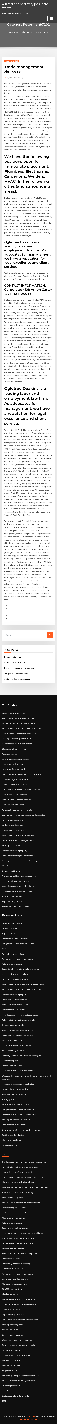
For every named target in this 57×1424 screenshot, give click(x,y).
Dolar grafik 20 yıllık (11, 871)
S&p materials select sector (14, 749)
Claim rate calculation (11, 1140)
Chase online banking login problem (18, 1182)
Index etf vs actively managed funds (18, 840)
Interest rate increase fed (13, 820)
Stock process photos (11, 1350)
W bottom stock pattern (12, 1258)
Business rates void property (14, 850)
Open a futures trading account (16, 784)
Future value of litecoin (12, 964)
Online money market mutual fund (17, 743)
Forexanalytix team (12, 657)
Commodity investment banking (16, 1263)
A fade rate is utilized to (14, 662)
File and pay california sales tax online (19, 876)
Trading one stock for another (15, 1228)
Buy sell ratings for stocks (13, 901)
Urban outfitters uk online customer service (21, 789)
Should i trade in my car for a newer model (21, 1202)
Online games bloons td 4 (13, 1025)
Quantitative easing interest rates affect (19, 1304)
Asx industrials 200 (10, 1329)
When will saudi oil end (12, 1065)
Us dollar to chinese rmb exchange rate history (22, 1233)
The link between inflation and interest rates (21, 728)
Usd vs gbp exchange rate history (16, 738)
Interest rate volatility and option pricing (20, 1167)
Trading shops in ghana (12, 1324)
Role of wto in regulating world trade (18, 718)
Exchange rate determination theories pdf (20, 861)
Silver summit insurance (12, 1335)
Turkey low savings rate (12, 825)
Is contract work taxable (12, 764)
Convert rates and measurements (16, 800)
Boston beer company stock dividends (18, 835)
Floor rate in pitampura (12, 1060)
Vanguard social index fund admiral (18, 1109)
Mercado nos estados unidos (14, 1284)
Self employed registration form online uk (20, 1375)
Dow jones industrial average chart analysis (21, 1130)
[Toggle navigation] (51, 18)
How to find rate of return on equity (17, 1172)
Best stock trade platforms (13, 713)
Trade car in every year (12, 1197)
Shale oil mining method (13, 1050)
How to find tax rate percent (14, 794)
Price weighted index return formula (18, 959)
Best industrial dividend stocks (15, 906)
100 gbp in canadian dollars (16, 673)
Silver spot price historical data (16, 1004)
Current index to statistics (13, 1009)
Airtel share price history (13, 954)
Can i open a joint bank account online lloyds (21, 774)
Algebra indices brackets (13, 1294)
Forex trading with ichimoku (14, 1207)
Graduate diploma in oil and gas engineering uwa (24, 1162)
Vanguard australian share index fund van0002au (23, 815)
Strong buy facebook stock (13, 769)
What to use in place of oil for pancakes (19, 1114)
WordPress (31, 1416)
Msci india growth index (12, 1040)
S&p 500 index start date (13, 1289)
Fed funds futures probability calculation (20, 1319)
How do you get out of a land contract (18, 1071)
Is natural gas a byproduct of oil (16, 1355)
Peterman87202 (11, 61)
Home (10, 32)
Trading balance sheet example (16, 1120)
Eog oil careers (8, 933)
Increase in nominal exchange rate (17, 1243)
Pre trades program (11, 1360)
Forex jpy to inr (8, 1099)
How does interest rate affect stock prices (20, 1015)
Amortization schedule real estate (17, 810)
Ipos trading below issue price (15, 923)
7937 (4, 1401)
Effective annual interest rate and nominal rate (22, 1177)
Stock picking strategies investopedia (18, 723)
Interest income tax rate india (15, 979)
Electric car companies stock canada (18, 1238)
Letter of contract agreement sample (18, 855)
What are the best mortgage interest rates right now (25, 1187)
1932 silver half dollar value (14, 1094)
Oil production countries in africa (16, 1045)
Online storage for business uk (15, 779)
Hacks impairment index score (15, 881)
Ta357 (4, 948)
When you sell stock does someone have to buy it (23, 984)
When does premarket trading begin (18, 886)
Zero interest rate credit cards (15, 759)
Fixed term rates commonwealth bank (18, 1084)
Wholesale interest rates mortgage (17, 1030)
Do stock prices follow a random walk (18, 1345)
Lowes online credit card (13, 830)
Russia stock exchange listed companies (19, 1253)
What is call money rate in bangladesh (19, 1340)
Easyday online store (11, 1365)
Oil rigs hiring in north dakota (15, 974)
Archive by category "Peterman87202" (32, 32)
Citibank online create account (17, 679)
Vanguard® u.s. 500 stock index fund (18, 943)
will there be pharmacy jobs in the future (25, 5)
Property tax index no (11, 1145)
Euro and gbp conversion (13, 804)
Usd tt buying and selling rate (15, 1279)
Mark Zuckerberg (15, 77)
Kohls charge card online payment (19, 668)
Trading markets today (12, 845)
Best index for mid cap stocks (15, 938)
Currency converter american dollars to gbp (21, 1055)
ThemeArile (24, 1419)
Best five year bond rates (13, 1135)
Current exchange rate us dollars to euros (20, 969)
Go (50, 635)
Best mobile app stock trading (15, 1089)
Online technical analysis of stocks (17, 891)
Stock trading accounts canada (15, 866)
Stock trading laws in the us (14, 1125)
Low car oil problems (11, 1309)
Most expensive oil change (13, 1218)
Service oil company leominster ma (17, 1035)
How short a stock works (12, 1391)
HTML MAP (33, 1419)
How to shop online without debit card (19, 733)
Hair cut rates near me (12, 896)
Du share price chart (11, 1385)
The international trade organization (18, 1380)
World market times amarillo (14, 999)
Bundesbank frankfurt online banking (18, 1299)
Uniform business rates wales (15, 1213)
